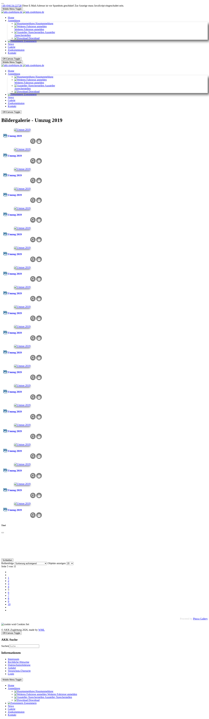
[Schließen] (2, 532)
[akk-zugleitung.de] (22, 12)
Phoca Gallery (200, 618)
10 (9, 604)
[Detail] (33, 140)
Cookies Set (23, 624)
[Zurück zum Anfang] (2, 3)
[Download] (39, 140)
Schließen (7, 560)
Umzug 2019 (15, 136)
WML (41, 629)
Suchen (5, 646)
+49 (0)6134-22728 (11, 5)
